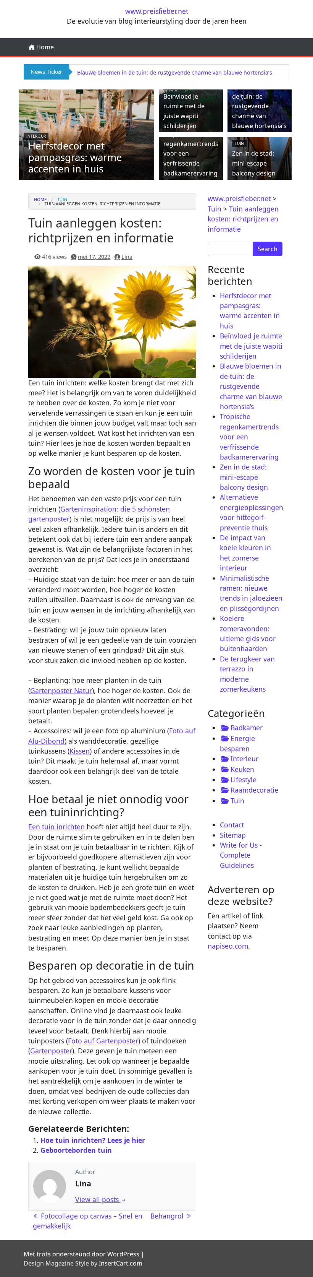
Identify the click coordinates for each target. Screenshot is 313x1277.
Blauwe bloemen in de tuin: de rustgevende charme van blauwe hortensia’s (174, 72)
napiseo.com (228, 945)
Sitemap (233, 835)
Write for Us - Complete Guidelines (241, 855)
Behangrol (168, 1215)
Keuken (242, 769)
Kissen (79, 750)
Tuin (239, 143)
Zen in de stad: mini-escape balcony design (254, 163)
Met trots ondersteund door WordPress (81, 1254)
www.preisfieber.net (156, 11)
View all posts (98, 1199)
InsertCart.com (120, 1263)
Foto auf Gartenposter (103, 1040)
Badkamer (247, 727)
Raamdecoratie (254, 789)
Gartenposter (51, 1050)
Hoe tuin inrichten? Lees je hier (92, 1140)
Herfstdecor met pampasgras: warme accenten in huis (75, 157)
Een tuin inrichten (56, 826)
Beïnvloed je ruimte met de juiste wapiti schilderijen (251, 346)
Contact (232, 824)
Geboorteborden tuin (76, 1150)
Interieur (36, 136)
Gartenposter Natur (61, 690)
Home (44, 47)
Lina (126, 256)
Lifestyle (244, 779)
